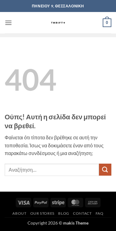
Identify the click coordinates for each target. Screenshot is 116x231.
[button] (8, 22)
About (19, 213)
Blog (63, 213)
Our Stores (42, 213)
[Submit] (105, 170)
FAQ (100, 213)
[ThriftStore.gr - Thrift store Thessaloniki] (58, 22)
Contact (82, 213)
